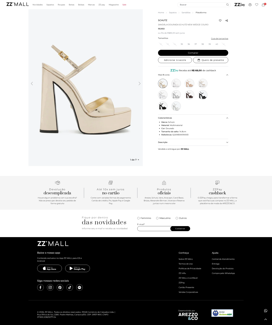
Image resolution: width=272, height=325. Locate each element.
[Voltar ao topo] (265, 319)
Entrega (215, 264)
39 (210, 44)
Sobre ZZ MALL (186, 259)
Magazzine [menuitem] (114, 5)
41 (224, 44)
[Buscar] (227, 4)
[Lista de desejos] (256, 4)
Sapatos (173, 12)
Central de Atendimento (223, 259)
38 (202, 44)
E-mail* (141, 224)
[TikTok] (69, 287)
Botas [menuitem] (71, 5)
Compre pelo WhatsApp (223, 273)
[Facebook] (40, 287)
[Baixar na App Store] (49, 268)
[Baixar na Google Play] (77, 268)
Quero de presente (213, 60)
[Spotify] (79, 287)
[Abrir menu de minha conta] (250, 4)
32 (161, 44)
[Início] (17, 4)
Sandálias (186, 12)
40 (216, 44)
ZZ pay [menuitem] (102, 5)
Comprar (193, 52)
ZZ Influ (182, 273)
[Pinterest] (60, 287)
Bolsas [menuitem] (81, 5)
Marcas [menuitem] (91, 5)
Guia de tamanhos (219, 38)
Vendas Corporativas (188, 292)
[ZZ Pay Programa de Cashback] (239, 4)
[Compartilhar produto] (226, 21)
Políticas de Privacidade (190, 268)
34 (175, 44)
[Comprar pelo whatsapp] (265, 310)
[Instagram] (50, 287)
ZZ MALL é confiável (188, 278)
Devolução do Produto (223, 268)
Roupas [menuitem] (61, 5)
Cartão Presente (186, 287)
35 (182, 44)
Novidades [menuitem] (38, 5)
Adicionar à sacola (175, 60)
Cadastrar (180, 228)
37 (196, 44)
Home (161, 12)
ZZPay (182, 282)
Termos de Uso (186, 264)
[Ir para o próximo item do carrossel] (139, 83)
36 (189, 44)
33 (168, 44)
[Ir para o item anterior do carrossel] (31, 83)
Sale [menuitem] (124, 5)
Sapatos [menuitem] (50, 5)
